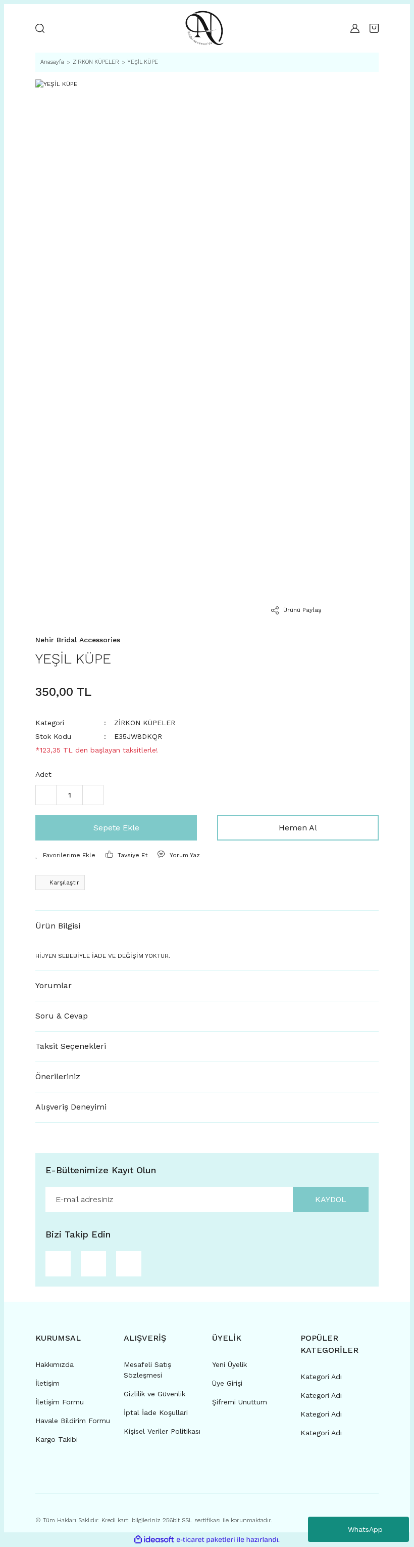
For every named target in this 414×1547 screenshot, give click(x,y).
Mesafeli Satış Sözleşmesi (147, 1369)
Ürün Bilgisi (57, 926)
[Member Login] (354, 28)
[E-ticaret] (205, 1539)
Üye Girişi (227, 1383)
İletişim (47, 1383)
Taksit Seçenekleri (70, 1046)
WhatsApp (365, 1529)
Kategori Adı (321, 1377)
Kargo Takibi (56, 1439)
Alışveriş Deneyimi (71, 1107)
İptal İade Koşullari (156, 1412)
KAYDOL (330, 1199)
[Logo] (204, 28)
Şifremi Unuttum (239, 1402)
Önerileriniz (57, 1076)
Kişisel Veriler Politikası (162, 1431)
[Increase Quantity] (93, 795)
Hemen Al (298, 827)
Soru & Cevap (61, 1016)
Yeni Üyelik (229, 1364)
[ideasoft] (154, 1539)
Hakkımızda (54, 1364)
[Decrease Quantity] (46, 795)
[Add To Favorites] (65, 855)
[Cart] (374, 28)
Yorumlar (53, 985)
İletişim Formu (59, 1402)
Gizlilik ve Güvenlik (154, 1394)
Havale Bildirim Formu (72, 1421)
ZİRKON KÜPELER (144, 723)
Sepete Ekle (116, 827)
